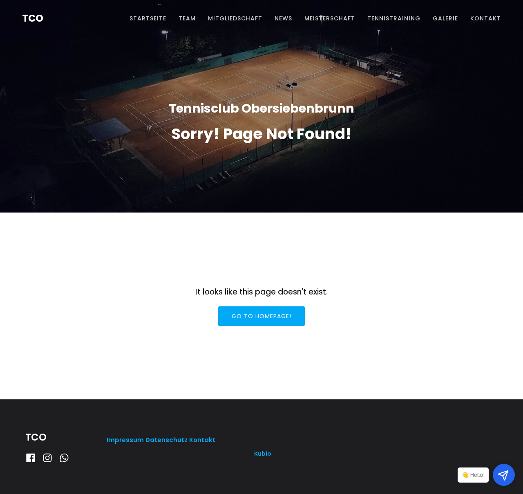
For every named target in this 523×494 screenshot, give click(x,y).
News (283, 18)
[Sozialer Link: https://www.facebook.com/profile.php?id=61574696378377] (33, 458)
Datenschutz (166, 440)
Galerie (445, 18)
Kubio (262, 454)
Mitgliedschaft (235, 18)
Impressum (126, 440)
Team (187, 18)
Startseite (148, 18)
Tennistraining (393, 18)
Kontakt (485, 18)
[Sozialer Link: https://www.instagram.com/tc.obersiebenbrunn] (50, 458)
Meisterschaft (329, 18)
